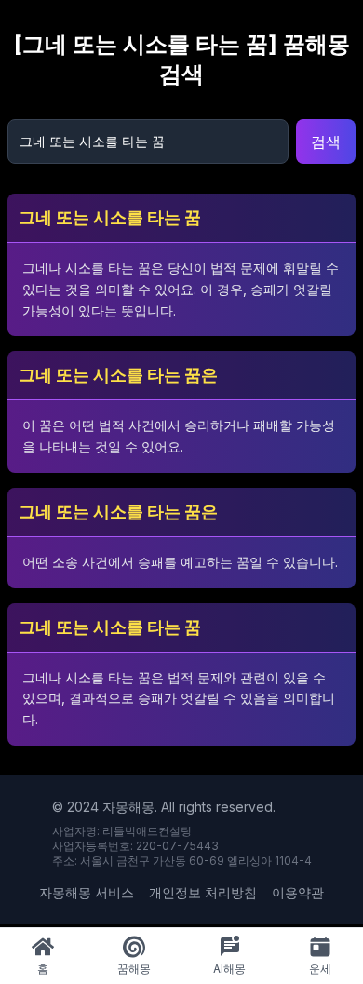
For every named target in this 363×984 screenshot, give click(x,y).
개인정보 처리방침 (203, 892)
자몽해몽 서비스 (86, 892)
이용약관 (298, 892)
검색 (326, 141)
